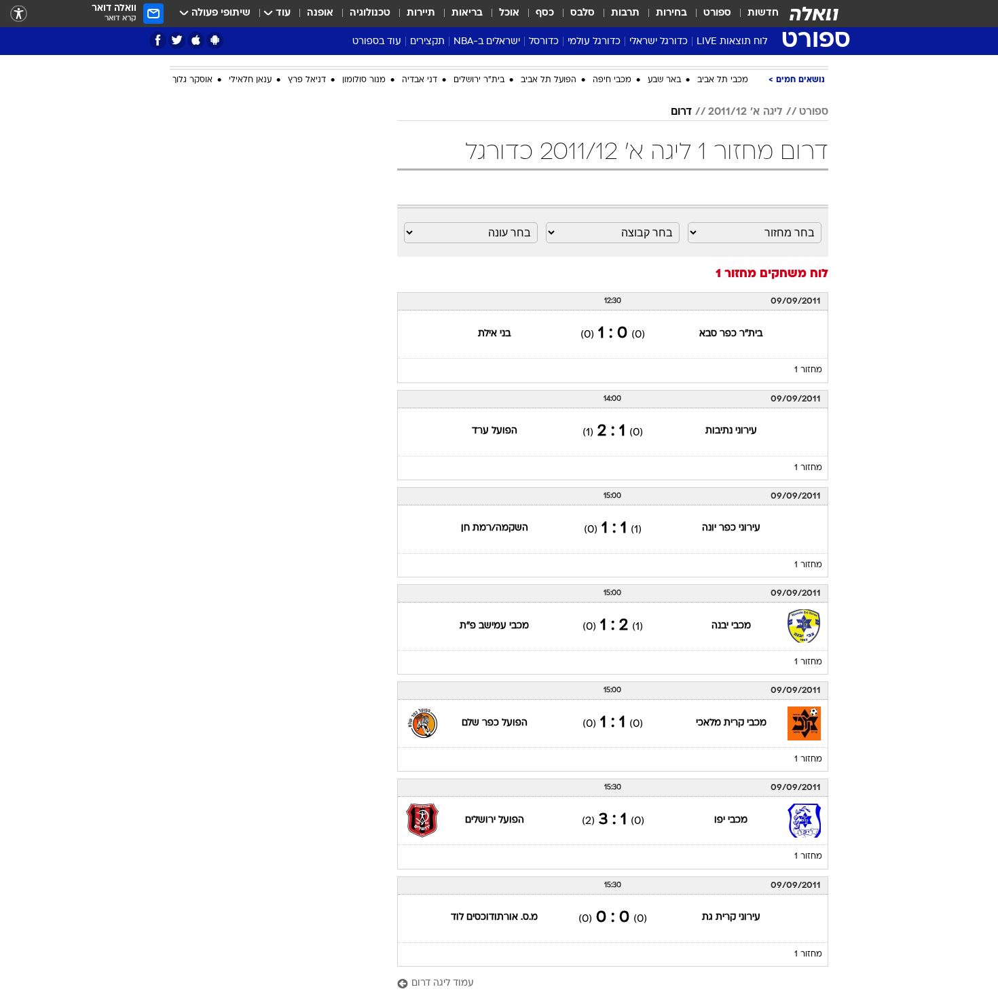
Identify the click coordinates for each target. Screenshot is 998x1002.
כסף (545, 13)
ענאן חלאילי (250, 80)
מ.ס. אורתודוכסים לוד (494, 917)
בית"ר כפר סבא (730, 333)
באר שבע (664, 80)
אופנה (320, 13)
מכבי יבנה (731, 626)
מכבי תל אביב (722, 80)
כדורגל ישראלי (658, 41)
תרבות (625, 13)
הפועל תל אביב (548, 80)
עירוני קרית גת (731, 917)
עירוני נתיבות (731, 431)
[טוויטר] (176, 40)
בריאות (467, 13)
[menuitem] (755, 13)
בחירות (671, 13)
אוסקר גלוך (192, 80)
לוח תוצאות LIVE (732, 41)
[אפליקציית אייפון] (195, 40)
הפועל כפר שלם (495, 723)
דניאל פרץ (307, 80)
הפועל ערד (494, 431)
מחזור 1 (808, 370)
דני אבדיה (419, 80)
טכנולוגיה (370, 13)
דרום (681, 112)
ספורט (717, 13)
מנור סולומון (364, 80)
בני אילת (494, 333)
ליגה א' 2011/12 (745, 112)
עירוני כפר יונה (731, 528)
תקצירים (427, 41)
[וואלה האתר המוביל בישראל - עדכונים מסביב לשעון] (814, 13)
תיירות (421, 13)
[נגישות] (18, 13)
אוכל (509, 13)
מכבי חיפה (612, 80)
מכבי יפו (730, 820)
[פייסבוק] (157, 40)
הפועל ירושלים (494, 820)
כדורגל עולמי (594, 41)
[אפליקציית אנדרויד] (214, 40)
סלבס (582, 13)
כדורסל (544, 41)
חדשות (763, 13)
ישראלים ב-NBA (487, 41)
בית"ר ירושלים (479, 80)
